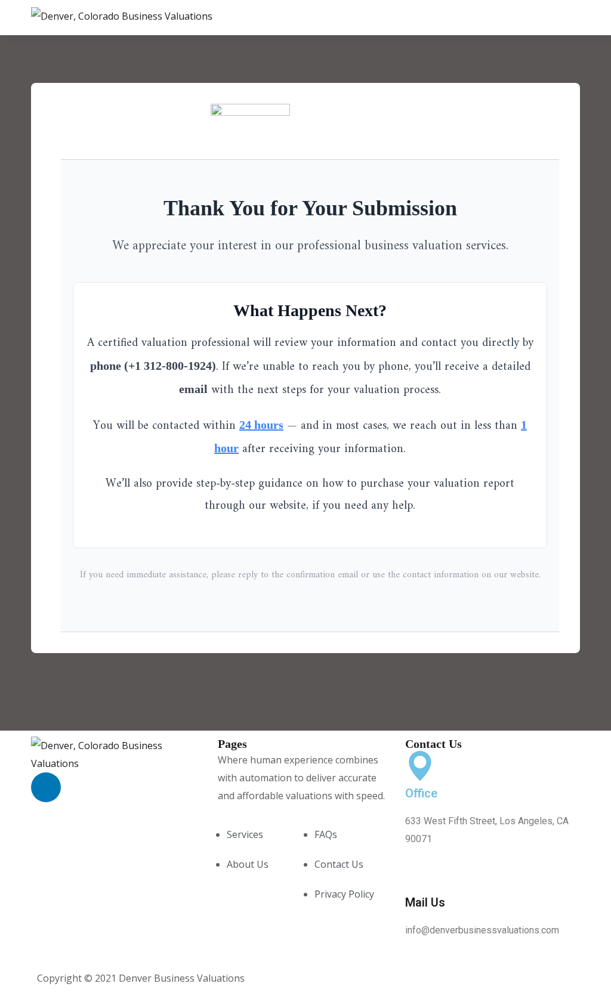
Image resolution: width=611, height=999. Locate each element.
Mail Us (425, 902)
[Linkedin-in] (46, 787)
